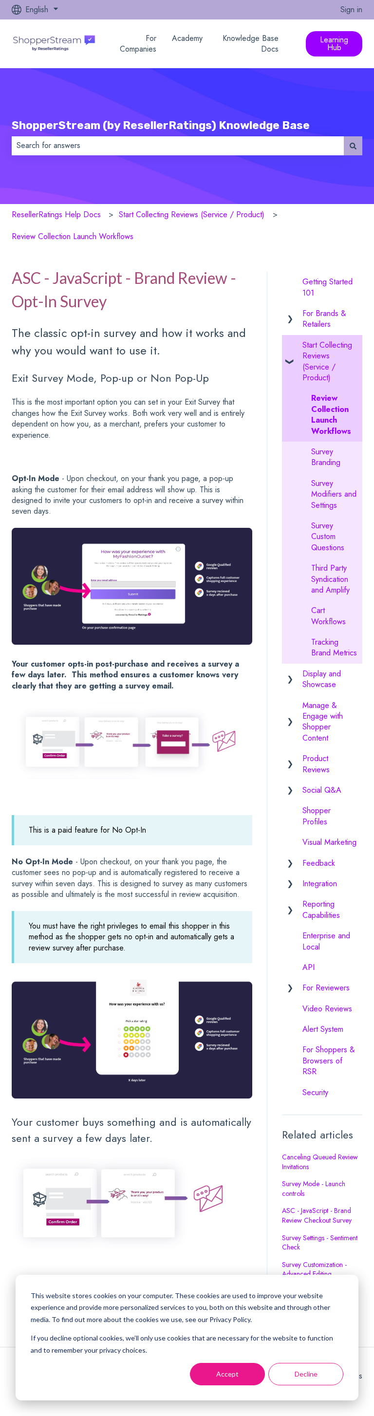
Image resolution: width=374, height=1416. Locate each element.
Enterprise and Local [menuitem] (326, 941)
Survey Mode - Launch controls (313, 1188)
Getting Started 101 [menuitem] (327, 287)
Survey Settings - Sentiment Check (319, 1242)
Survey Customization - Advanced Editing (314, 1269)
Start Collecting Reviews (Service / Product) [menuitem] (327, 361)
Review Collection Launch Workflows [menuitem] (331, 414)
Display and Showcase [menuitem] (321, 679)
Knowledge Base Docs (251, 44)
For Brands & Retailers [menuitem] (324, 319)
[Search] (353, 145)
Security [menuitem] (315, 1092)
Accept (227, 1374)
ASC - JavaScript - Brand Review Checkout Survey (317, 1215)
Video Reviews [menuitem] (327, 1008)
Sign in (351, 9)
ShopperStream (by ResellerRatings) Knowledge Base (161, 125)
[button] (290, 314)
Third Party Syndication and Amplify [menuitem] (330, 579)
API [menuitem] (308, 967)
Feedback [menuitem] (318, 863)
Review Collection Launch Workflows (72, 236)
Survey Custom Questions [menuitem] (327, 536)
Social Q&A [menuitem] (321, 790)
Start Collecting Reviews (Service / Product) (191, 214)
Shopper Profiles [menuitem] (316, 816)
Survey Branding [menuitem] (325, 457)
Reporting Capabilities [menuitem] (321, 909)
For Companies (138, 44)
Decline (306, 1374)
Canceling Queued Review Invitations (320, 1162)
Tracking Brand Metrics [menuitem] (334, 647)
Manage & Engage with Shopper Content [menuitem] (322, 722)
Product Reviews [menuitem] (316, 764)
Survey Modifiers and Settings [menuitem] (333, 494)
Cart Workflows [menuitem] (328, 616)
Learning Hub (334, 43)
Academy (187, 38)
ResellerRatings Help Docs (56, 214)
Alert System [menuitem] (322, 1029)
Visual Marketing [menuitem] (329, 842)
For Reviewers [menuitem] (326, 987)
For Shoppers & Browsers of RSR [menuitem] (328, 1060)
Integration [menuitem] (319, 883)
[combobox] (178, 145)
